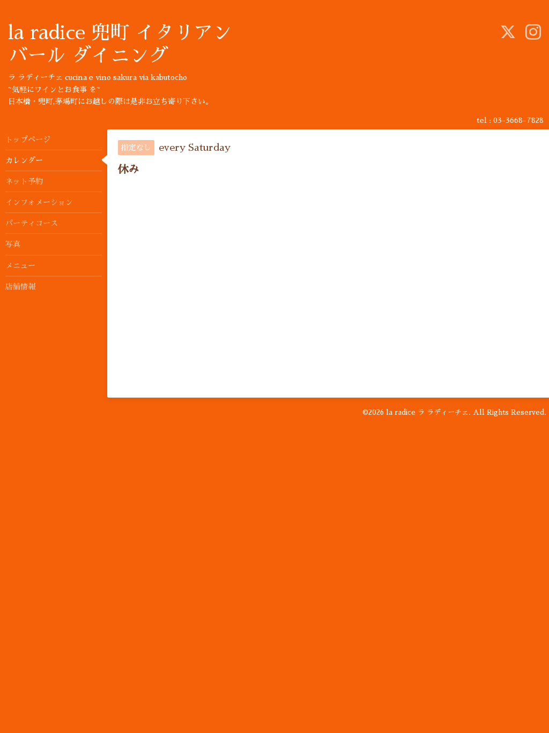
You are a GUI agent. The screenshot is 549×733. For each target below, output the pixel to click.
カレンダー (24, 160)
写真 (12, 244)
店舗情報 (20, 286)
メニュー (20, 265)
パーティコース (31, 223)
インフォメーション (39, 202)
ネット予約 (24, 181)
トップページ (27, 139)
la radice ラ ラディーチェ (427, 412)
